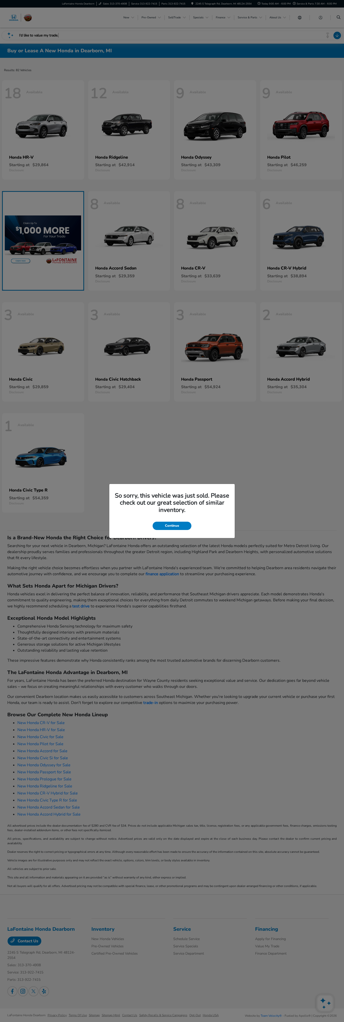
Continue (172, 525)
